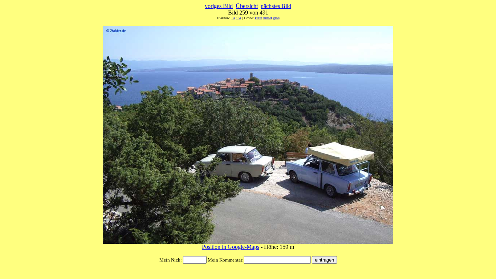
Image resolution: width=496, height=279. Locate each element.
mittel (267, 18)
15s (238, 18)
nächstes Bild (276, 6)
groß (276, 18)
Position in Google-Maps (230, 247)
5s (233, 18)
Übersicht (247, 6)
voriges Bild (219, 6)
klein (258, 18)
